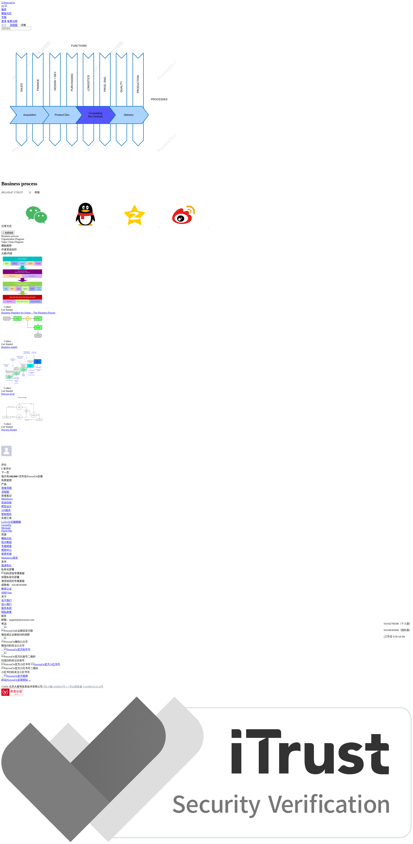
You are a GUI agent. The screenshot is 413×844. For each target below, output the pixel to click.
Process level (8, 394)
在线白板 (6, 502)
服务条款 (6, 608)
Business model (9, 347)
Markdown (7, 498)
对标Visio (6, 592)
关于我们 (6, 600)
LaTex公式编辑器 (11, 522)
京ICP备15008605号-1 (55, 686)
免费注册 (12, 21)
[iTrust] (206, 841)
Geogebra (6, 525)
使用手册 (6, 554)
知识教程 (6, 542)
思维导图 (6, 488)
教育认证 (6, 588)
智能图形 (6, 514)
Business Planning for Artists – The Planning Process (28, 312)
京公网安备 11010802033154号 (86, 686)
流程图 (13, 25)
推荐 (3, 9)
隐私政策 (6, 612)
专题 (3, 17)
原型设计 (6, 506)
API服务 (6, 510)
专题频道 (6, 546)
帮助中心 (6, 550)
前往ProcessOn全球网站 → (16, 679)
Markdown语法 (9, 557)
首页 (4, 25)
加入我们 (6, 604)
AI (2, 6)
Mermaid (5, 528)
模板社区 (6, 13)
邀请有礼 (6, 565)
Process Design (9, 429)
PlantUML (6, 530)
